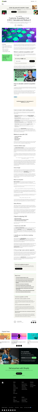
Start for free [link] (32, 61)
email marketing (30, 116)
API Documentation (33, 385)
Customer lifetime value (18, 136)
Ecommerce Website (24, 401)
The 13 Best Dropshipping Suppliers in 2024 (22, 277)
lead (18, 55)
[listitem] (19, 338)
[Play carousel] (19, 346)
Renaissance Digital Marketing (20, 227)
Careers (14, 385)
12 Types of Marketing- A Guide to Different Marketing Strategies (25, 290)
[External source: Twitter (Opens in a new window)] (4, 410)
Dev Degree (31, 386)
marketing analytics (16, 246)
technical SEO (19, 229)
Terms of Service (11, 407)
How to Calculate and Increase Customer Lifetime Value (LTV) (24, 280)
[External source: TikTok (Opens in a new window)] (10, 410)
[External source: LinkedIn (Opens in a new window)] (12, 410)
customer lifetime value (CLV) (19, 147)
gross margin (26, 171)
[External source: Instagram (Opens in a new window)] (8, 410)
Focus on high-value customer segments (20, 220)
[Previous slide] (17, 346)
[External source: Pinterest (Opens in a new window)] (15, 410)
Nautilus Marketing (23, 128)
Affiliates (14, 390)
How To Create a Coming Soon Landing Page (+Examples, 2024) (25, 286)
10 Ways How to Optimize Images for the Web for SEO (23, 285)
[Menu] (36, 1)
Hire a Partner (24, 386)
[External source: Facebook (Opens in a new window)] (2, 410)
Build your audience (19, 268)
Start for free (32, 1)
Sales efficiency (17, 139)
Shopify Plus (15, 400)
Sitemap (21, 407)
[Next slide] (21, 346)
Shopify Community (24, 389)
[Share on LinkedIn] (35, 322)
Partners (14, 389)
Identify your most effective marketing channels (21, 219)
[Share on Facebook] (31, 322)
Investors (14, 386)
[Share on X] (33, 322)
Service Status (15, 393)
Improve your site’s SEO (18, 218)
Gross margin (16, 137)
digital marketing (22, 239)
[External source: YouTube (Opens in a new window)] (6, 410)
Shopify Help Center (24, 385)
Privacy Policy (17, 407)
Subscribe (34, 357)
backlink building (29, 229)
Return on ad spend (17, 138)
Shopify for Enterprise (16, 401)
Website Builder (24, 400)
